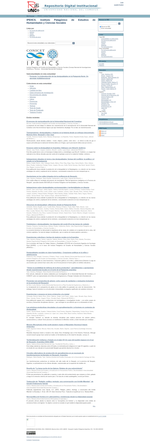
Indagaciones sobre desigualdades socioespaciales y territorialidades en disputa (58, 187)
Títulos (32, 34)
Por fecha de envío (35, 37)
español (116, 5)
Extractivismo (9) (106, 106)
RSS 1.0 (103, 131)
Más (94, 406)
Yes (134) (104, 113)
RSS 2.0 (103, 133)
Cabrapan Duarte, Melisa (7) (109, 82)
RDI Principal (30, 16)
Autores (32, 32)
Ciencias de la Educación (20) (110, 95)
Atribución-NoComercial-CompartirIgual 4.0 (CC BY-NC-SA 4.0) (44, 437)
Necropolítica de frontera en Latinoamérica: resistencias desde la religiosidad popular (60, 397)
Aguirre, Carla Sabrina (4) (108, 89)
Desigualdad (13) (106, 100)
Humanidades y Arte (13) (108, 102)
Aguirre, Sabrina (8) (107, 79)
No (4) (103, 114)
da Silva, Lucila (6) (106, 85)
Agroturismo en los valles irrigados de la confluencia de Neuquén (52, 176)
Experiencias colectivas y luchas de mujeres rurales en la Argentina (53, 237)
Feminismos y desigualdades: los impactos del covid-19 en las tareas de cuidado (58, 224)
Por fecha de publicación (37, 30)
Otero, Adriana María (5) (108, 87)
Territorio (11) (105, 103)
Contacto (29, 440)
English (121, 5)
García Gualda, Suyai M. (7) (109, 84)
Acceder (101, 63)
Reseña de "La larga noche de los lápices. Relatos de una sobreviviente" (55, 368)
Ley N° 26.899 (102, 416)
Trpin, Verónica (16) (107, 74)
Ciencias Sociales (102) (108, 93)
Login (121, 2)
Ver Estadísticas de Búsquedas (108, 123)
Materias (32, 35)
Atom (102, 135)
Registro (101, 65)
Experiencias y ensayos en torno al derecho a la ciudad (48, 294)
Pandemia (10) (105, 105)
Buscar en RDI (105, 26)
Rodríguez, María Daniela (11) (110, 77)
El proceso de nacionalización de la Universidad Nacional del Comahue (54, 121)
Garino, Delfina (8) (106, 80)
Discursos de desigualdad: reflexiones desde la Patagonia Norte (51, 205)
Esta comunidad (106, 28)
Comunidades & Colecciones (109, 38)
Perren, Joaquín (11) (107, 76)
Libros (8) (104, 108)
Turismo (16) (105, 98)
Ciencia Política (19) (107, 97)
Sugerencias (35, 440)
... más (103, 90)
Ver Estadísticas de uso (106, 122)
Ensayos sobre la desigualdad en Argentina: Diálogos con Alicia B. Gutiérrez (56, 148)
